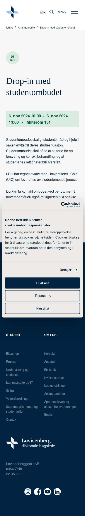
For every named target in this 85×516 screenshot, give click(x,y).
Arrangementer (54, 393)
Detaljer (66, 270)
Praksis (11, 361)
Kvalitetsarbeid (54, 377)
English (49, 414)
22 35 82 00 (15, 473)
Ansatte (49, 361)
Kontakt (49, 353)
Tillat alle (42, 283)
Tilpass (40, 295)
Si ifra (10, 390)
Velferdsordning (17, 398)
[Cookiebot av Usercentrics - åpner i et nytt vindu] (61, 204)
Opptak (11, 419)
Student (13, 335)
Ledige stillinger (55, 385)
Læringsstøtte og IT (19, 382)
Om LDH (50, 335)
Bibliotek (50, 369)
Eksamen (12, 353)
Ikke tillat (42, 308)
